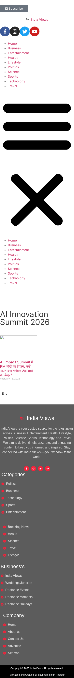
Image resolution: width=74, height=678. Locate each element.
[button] (37, 163)
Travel (12, 86)
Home (12, 43)
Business (14, 48)
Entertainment (18, 53)
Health (13, 58)
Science (14, 72)
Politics (13, 67)
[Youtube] (34, 31)
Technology (16, 81)
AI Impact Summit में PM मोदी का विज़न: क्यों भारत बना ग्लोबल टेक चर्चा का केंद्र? (16, 368)
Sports (13, 76)
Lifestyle (14, 62)
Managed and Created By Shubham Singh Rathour (37, 674)
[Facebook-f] (5, 31)
